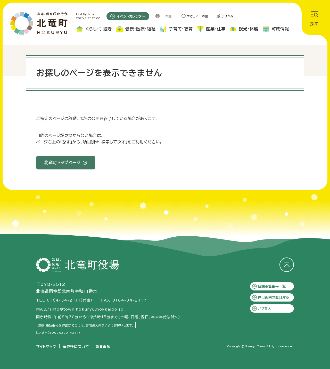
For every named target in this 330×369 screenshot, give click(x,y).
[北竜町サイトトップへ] (39, 23)
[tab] (94, 30)
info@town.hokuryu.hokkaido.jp (86, 309)
